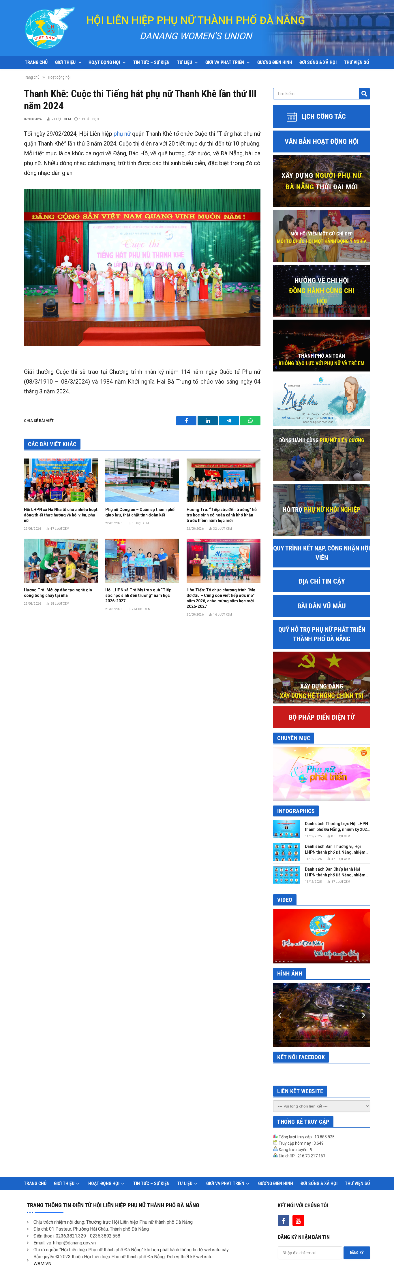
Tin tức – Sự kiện (151, 62)
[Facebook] (283, 1220)
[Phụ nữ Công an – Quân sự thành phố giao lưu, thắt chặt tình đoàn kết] (142, 480)
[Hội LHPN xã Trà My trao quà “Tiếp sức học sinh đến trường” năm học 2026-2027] (142, 560)
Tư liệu (184, 62)
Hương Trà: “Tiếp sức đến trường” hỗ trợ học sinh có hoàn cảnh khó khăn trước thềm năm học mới (222, 515)
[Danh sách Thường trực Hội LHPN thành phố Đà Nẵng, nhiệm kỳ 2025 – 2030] (286, 829)
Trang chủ (36, 62)
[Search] (364, 93)
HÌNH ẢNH (289, 973)
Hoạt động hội (104, 62)
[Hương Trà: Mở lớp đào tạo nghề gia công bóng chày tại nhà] (61, 560)
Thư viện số (356, 62)
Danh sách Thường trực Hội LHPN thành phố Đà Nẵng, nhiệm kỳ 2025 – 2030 (337, 826)
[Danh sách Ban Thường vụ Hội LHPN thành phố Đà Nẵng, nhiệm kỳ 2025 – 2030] (286, 852)
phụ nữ (122, 133)
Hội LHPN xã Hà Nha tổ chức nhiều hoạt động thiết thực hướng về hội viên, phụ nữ (60, 515)
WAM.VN (42, 1263)
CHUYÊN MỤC (293, 738)
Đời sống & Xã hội (318, 62)
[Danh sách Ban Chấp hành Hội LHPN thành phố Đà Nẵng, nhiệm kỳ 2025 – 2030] (286, 874)
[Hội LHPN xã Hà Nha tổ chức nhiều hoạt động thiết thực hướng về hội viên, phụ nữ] (61, 480)
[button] (279, 1015)
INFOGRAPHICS (296, 811)
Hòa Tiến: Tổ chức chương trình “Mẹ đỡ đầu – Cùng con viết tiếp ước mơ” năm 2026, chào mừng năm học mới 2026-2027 (221, 598)
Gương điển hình (274, 62)
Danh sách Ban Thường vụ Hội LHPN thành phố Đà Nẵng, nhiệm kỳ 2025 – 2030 (335, 849)
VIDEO (284, 899)
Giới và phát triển (224, 62)
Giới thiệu (65, 62)
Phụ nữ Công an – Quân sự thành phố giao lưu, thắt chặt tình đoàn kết (140, 512)
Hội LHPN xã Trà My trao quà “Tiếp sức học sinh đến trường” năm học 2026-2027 (138, 595)
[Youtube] (298, 1220)
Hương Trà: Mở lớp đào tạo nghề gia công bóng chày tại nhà (58, 593)
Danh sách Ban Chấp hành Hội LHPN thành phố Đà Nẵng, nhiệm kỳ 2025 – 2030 (335, 872)
